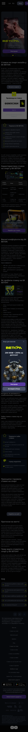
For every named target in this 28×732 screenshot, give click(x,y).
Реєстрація (14, 384)
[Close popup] (23, 342)
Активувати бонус (14, 389)
